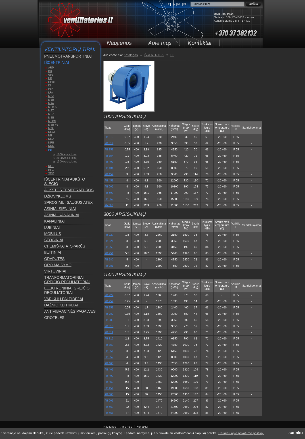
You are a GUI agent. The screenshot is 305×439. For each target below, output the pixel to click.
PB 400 (108, 363)
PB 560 (108, 406)
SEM (51, 173)
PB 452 (108, 174)
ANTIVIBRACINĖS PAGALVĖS (70, 311)
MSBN (52, 121)
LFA (50, 92)
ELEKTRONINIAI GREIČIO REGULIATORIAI (67, 290)
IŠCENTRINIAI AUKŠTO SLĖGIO (64, 181)
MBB (51, 99)
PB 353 (108, 149)
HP (50, 78)
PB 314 (108, 143)
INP (50, 89)
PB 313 (108, 137)
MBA (51, 96)
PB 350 (108, 344)
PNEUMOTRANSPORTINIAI (68, 56)
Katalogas (131, 55)
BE (185, 4)
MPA (51, 103)
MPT (51, 110)
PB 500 (108, 394)
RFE (51, 166)
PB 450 (108, 381)
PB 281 (108, 265)
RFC (51, 169)
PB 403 (108, 161)
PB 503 (108, 192)
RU (179, 4)
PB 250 (108, 247)
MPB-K (52, 106)
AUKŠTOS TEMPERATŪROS (69, 190)
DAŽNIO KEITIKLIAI (61, 305)
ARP (51, 67)
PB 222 (108, 295)
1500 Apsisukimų (66, 161)
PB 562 (108, 199)
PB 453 (108, 180)
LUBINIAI (52, 227)
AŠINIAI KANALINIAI (61, 215)
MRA (51, 114)
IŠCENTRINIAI (56, 62)
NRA (51, 139)
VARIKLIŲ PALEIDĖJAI (63, 299)
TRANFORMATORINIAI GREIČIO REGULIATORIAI (67, 279)
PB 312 (108, 338)
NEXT (51, 131)
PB (50, 149)
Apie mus (160, 43)
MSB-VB (53, 124)
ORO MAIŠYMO (57, 265)
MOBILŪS (52, 234)
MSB (51, 117)
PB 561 (108, 412)
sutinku (295, 433)
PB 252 (108, 301)
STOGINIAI (53, 240)
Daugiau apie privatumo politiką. (241, 433)
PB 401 (108, 369)
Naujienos (119, 43)
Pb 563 (108, 205)
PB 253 (108, 307)
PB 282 (108, 313)
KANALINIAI (54, 221)
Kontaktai (199, 43)
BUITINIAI (52, 252)
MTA (51, 128)
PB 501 (108, 400)
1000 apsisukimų (66, 154)
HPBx (51, 81)
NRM (51, 146)
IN (49, 85)
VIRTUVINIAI (55, 271)
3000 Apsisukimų (66, 158)
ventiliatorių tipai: (69, 49)
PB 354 (108, 155)
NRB (51, 142)
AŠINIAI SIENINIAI (60, 209)
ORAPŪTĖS (54, 259)
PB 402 (108, 375)
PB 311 (108, 332)
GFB (51, 74)
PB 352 (108, 357)
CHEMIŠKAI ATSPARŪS (64, 246)
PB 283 (108, 320)
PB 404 (108, 168)
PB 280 (108, 259)
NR (50, 135)
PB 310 (108, 326)
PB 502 (108, 186)
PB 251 (108, 253)
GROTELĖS (54, 318)
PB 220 (108, 234)
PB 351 (108, 351)
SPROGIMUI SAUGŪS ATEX (68, 202)
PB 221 (108, 241)
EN (173, 4)
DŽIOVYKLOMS (57, 196)
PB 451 (108, 388)
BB (50, 71)
